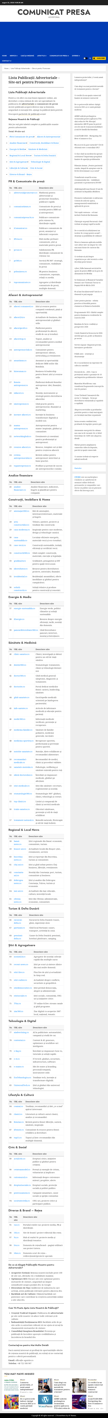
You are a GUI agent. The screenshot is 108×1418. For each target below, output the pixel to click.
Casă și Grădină (27, 56)
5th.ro (17, 1232)
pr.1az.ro (18, 250)
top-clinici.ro (20, 801)
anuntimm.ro (20, 360)
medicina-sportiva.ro (24, 740)
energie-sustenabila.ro (24, 608)
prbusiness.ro (20, 271)
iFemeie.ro (19, 1129)
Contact (6, 61)
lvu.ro (16, 1245)
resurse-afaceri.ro (22, 447)
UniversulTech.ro (22, 1085)
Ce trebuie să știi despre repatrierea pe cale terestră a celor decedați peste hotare (88, 259)
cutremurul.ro (20, 1177)
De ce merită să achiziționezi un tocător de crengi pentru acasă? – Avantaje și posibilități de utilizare (88, 233)
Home (4, 56)
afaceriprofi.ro (20, 328)
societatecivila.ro (22, 1200)
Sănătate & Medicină (37, 149)
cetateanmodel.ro (22, 1169)
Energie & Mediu (17, 149)
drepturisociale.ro (22, 1185)
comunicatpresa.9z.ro (24, 217)
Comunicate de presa (58, 56)
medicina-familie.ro (23, 730)
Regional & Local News (20, 155)
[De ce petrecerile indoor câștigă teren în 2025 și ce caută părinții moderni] (11, 1402)
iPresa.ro (18, 239)
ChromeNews (61, 1415)
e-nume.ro (19, 1066)
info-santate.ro (21, 708)
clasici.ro (18, 1114)
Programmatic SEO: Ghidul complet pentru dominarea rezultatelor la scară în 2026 (88, 315)
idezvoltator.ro (21, 568)
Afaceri (22, 1380)
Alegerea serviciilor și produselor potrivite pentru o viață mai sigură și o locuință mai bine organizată (88, 412)
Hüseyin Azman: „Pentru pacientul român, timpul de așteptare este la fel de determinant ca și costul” (88, 168)
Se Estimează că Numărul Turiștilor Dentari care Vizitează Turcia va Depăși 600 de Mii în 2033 (88, 282)
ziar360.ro (18, 1011)
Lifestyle (41, 56)
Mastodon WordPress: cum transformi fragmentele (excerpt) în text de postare (89, 386)
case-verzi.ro (20, 545)
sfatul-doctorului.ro (23, 775)
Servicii (13, 56)
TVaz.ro (17, 1003)
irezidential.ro (20, 576)
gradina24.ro (20, 561)
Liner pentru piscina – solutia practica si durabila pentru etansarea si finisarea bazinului (87, 303)
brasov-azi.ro (20, 849)
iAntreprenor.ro (21, 404)
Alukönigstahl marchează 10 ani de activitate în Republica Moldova (88, 190)
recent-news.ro (21, 964)
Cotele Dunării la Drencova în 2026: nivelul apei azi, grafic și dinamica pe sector (88, 336)
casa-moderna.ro (22, 529)
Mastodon (78, 468)
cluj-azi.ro (18, 864)
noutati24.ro (19, 956)
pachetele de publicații (29, 114)
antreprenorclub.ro (23, 349)
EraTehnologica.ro (22, 1077)
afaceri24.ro (19, 317)
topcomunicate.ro (22, 282)
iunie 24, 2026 (94, 1409)
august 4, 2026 (27, 1392)
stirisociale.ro (20, 995)
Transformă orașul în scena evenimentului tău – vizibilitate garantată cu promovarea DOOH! (87, 180)
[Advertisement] (54, 37)
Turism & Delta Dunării (45, 155)
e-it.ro (17, 1059)
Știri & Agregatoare (19, 162)
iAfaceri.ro (19, 393)
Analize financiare (18, 143)
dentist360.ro (20, 665)
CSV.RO (77, 477)
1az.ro (17, 1225)
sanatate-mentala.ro (23, 767)
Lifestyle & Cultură (18, 168)
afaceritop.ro (20, 339)
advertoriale (28, 104)
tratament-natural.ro (24, 820)
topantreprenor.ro (22, 465)
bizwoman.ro (20, 371)
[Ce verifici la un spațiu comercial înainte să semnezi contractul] (79, 1385)
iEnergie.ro (19, 619)
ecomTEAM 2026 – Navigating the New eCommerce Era (95, 1402)
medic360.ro (19, 719)
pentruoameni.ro (22, 1193)
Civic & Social (36, 168)
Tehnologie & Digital (40, 162)
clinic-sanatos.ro (21, 654)
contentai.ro (19, 1040)
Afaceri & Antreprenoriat (48, 136)
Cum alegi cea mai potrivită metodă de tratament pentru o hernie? (62, 1387)
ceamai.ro (18, 1106)
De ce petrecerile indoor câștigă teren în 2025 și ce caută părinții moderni (87, 107)
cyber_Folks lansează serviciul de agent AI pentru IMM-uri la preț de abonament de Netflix (88, 271)
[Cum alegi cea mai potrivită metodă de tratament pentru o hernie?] (45, 1385)
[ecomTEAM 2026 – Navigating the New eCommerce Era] (79, 1402)
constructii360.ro (22, 553)
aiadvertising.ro (21, 1032)
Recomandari (92, 1380)
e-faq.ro (17, 1051)
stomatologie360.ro (23, 793)
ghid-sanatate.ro (21, 697)
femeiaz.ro (19, 1122)
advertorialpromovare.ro (25, 192)
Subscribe (101, 58)
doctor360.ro (20, 675)
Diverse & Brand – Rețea (21, 174)
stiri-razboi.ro (20, 980)
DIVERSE (75, 56)
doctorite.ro (19, 686)
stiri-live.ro (19, 972)
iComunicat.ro (20, 228)
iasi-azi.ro (18, 891)
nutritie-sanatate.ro (23, 751)
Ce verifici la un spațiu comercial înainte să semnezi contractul (95, 1387)
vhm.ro (17, 1253)
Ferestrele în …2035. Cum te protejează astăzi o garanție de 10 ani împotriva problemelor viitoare (88, 374)
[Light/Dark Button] (86, 58)
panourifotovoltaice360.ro (26, 630)
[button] (90, 58)
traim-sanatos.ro (22, 809)
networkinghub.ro (22, 436)
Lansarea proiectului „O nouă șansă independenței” (27, 1386)
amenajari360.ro (21, 511)
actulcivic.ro (19, 1158)
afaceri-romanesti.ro (23, 306)
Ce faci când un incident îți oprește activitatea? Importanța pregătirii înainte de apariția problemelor (88, 156)
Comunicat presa (54, 12)
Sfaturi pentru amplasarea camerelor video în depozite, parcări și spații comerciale (86, 447)
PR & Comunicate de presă (22, 136)
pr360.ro (18, 260)
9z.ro (16, 1237)
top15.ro (18, 1137)
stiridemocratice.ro (23, 988)
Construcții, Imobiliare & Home (44, 143)
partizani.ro (19, 927)
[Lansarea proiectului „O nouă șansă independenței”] (11, 1385)
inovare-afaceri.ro (22, 414)
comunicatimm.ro (22, 206)
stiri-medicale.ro (22, 785)
